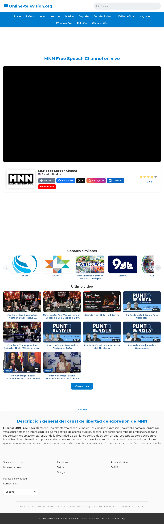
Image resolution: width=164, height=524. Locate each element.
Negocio (145, 16)
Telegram (62, 472)
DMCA (114, 467)
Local (42, 16)
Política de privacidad (15, 478)
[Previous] (6, 268)
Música (69, 16)
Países (30, 16)
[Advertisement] (82, 39)
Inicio (17, 16)
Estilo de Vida (126, 16)
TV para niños (64, 23)
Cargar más (82, 386)
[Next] (158, 268)
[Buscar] (97, 6)
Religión (82, 23)
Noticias (55, 16)
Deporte (84, 16)
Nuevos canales (12, 467)
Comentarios (10, 483)
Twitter (61, 467)
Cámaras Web (100, 23)
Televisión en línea (13, 462)
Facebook (62, 462)
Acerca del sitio (119, 462)
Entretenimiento (103, 16)
